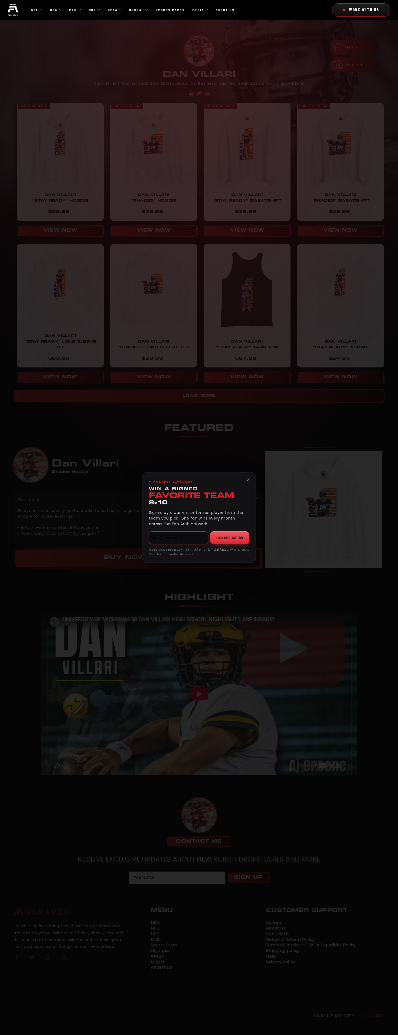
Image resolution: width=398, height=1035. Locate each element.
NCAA (112, 10)
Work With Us (364, 9)
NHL (92, 10)
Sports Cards (170, 10)
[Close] (248, 479)
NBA (53, 10)
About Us (225, 10)
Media (198, 10)
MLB (73, 10)
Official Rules (218, 549)
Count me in (229, 538)
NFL (34, 10)
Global (136, 10)
